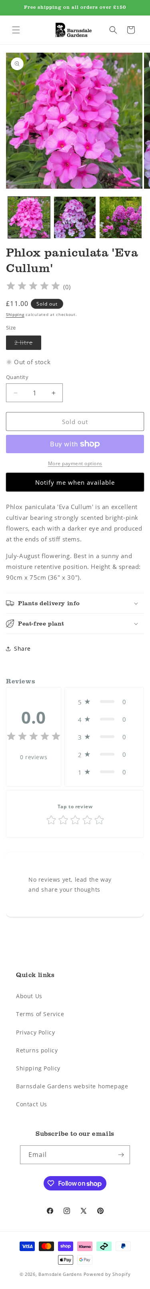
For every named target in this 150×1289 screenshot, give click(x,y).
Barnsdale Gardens (60, 1274)
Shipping (15, 314)
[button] (16, 30)
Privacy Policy (35, 1032)
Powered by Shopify (107, 1274)
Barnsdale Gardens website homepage (72, 1086)
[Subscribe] (121, 1154)
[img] (33, 287)
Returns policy (37, 1050)
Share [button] (22, 648)
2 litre (27, 344)
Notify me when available (75, 482)
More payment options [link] (75, 463)
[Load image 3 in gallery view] (121, 218)
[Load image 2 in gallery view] (75, 218)
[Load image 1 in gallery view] (29, 218)
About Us (29, 996)
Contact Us (31, 1104)
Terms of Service (40, 1014)
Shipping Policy (38, 1068)
